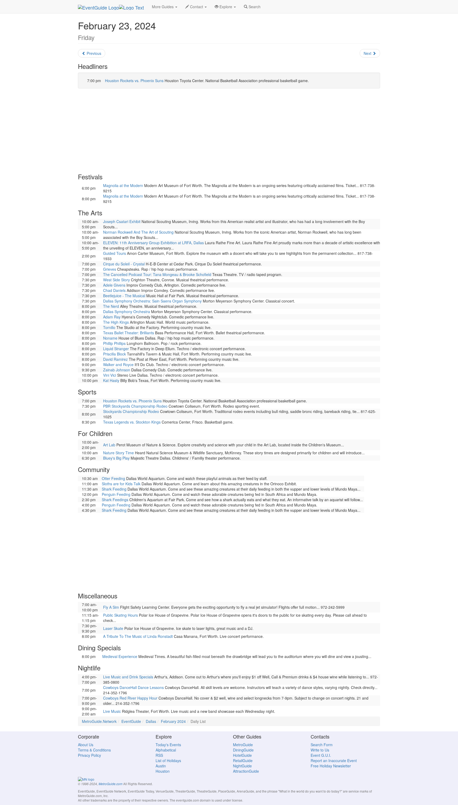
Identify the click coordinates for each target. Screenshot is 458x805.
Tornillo (109, 327)
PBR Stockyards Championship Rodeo (135, 406)
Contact (196, 6)
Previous (93, 53)
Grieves (109, 269)
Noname (110, 338)
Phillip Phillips (114, 343)
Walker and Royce (118, 364)
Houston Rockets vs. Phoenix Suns (134, 80)
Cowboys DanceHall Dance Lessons (133, 687)
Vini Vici (109, 375)
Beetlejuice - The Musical (124, 295)
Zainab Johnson (116, 369)
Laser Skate (113, 628)
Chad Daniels (114, 290)
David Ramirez (115, 359)
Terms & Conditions (94, 750)
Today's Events (168, 744)
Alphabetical (166, 750)
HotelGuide (242, 755)
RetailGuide (243, 760)
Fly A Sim (111, 607)
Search (254, 6)
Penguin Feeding (116, 494)
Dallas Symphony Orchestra (126, 311)
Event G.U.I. (321, 755)
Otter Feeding (113, 478)
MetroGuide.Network (99, 721)
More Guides (163, 6)
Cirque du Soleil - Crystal (124, 263)
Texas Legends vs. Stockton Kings (132, 422)
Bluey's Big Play (116, 458)
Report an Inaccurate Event (334, 760)
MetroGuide (243, 744)
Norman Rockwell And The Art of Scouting (138, 232)
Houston (163, 771)
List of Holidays (168, 760)
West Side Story (116, 279)
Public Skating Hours (120, 615)
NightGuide (242, 765)
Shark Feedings (115, 499)
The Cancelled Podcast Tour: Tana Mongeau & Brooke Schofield (157, 274)
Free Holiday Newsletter (331, 765)
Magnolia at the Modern (123, 185)
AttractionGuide (246, 771)
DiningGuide (243, 750)
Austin (161, 765)
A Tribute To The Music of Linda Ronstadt (138, 636)
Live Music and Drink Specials (128, 676)
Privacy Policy (89, 755)
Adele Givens (114, 285)
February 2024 (173, 721)
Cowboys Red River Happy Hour (130, 698)
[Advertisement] (229, 131)
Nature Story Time (118, 452)
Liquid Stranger (116, 348)
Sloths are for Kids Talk (121, 483)
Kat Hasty (111, 380)
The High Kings (116, 322)
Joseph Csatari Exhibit (121, 221)
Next (368, 53)
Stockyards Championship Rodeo (131, 411)
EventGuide (131, 721)
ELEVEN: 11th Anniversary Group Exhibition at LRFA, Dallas (153, 242)
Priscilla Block (114, 354)
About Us (85, 744)
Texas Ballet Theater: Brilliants (128, 332)
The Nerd (111, 306)
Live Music (112, 711)
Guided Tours (114, 253)
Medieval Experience (119, 656)
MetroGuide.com (110, 784)
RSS (159, 755)
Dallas (151, 721)
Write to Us (320, 750)
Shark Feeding (114, 489)
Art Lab (109, 444)
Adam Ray (112, 316)
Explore (225, 6)
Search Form (322, 744)
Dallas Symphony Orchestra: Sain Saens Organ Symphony (152, 301)
